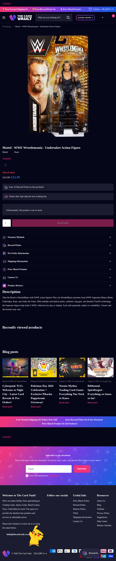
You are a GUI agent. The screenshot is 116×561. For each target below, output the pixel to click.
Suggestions (102, 517)
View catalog (4, 17)
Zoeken (68, 17)
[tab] (58, 313)
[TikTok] (56, 502)
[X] (52, 503)
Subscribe (82, 469)
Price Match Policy (81, 501)
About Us (101, 501)
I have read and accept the (44, 476)
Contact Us (77, 521)
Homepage (6, 26)
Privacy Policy (103, 513)
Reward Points (79, 505)
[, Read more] (100, 17)
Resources (103, 495)
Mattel (5, 152)
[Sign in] (107, 17)
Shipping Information (82, 517)
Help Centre (102, 521)
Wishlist (96, 9)
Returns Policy (79, 509)
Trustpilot (6, 3)
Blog (99, 505)
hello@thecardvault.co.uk (18, 534)
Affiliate (100, 509)
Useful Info (79, 495)
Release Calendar (104, 525)
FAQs (75, 513)
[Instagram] (48, 502)
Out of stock (63, 223)
